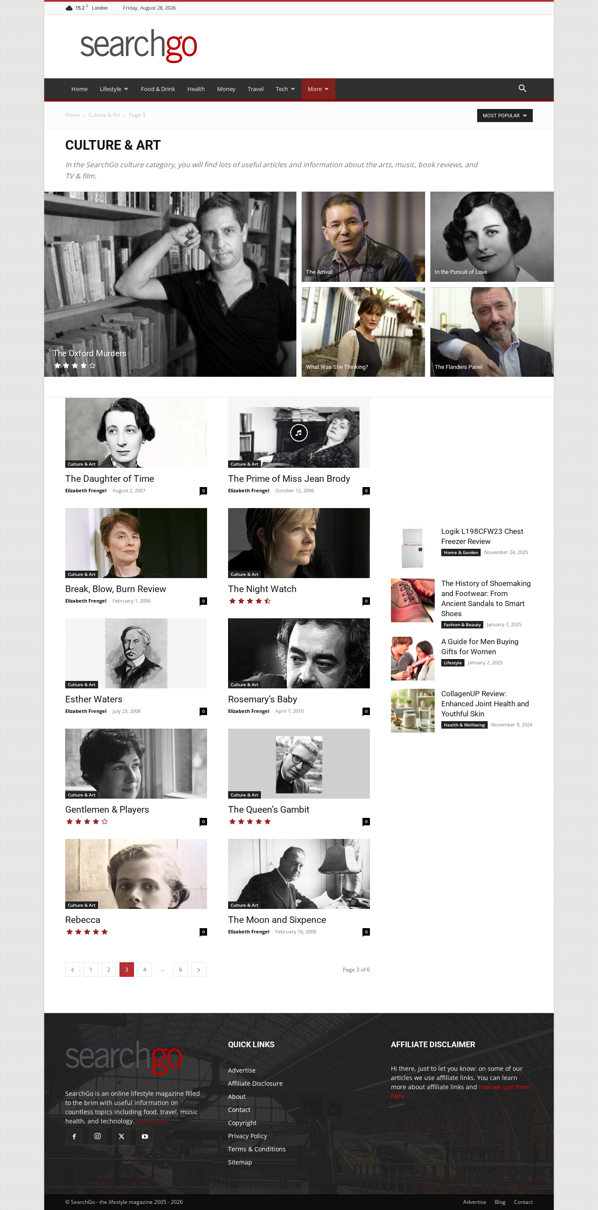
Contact (239, 1109)
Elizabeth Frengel (85, 490)
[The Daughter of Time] (136, 433)
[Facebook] (74, 1137)
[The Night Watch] (299, 543)
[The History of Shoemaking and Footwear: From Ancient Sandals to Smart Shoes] (413, 600)
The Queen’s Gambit (269, 809)
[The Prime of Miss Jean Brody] (299, 433)
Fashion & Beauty (462, 624)
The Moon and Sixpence (277, 920)
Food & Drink (158, 89)
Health (196, 89)
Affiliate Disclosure (255, 1083)
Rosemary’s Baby (262, 699)
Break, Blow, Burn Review (115, 589)
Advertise (242, 1070)
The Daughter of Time (109, 478)
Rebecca (82, 920)
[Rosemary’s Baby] (299, 653)
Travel (256, 89)
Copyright (242, 1123)
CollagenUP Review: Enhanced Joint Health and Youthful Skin (485, 703)
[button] (522, 89)
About (237, 1096)
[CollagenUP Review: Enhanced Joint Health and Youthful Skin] (413, 711)
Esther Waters (94, 699)
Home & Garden (461, 552)
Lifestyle (110, 89)
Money (226, 89)
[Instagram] (97, 1136)
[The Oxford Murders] (170, 284)
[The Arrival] (363, 235)
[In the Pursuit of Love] (492, 235)
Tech (282, 89)
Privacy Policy (247, 1136)
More (315, 89)
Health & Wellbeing (464, 725)
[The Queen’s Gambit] (299, 764)
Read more (152, 1121)
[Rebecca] (136, 874)
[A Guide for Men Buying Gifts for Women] (413, 658)
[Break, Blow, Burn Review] (136, 543)
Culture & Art (104, 115)
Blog (500, 1202)
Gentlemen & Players (107, 809)
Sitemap (240, 1162)
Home (79, 89)
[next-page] (198, 969)
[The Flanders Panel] (492, 333)
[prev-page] (72, 969)
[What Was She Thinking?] (363, 333)
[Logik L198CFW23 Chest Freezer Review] (413, 548)
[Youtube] (145, 1137)
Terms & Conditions (257, 1149)
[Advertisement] (462, 452)
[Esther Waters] (136, 653)
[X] (121, 1137)
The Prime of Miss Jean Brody (289, 478)
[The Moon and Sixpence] (299, 874)
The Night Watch (262, 589)
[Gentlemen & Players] (136, 764)
